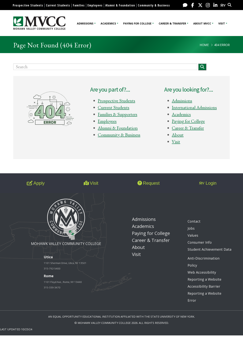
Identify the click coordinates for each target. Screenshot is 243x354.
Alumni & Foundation (120, 5)
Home (204, 45)
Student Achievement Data (209, 249)
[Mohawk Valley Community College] (39, 23)
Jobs (191, 228)
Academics (108, 23)
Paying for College (137, 23)
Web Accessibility (202, 272)
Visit (221, 23)
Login (211, 183)
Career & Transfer (172, 23)
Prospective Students (28, 5)
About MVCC (202, 23)
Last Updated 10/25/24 (16, 329)
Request (151, 183)
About (178, 135)
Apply (39, 183)
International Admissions (194, 107)
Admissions (85, 23)
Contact (194, 221)
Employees (95, 5)
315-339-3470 (52, 287)
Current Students (58, 5)
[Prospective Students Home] (50, 110)
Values (193, 235)
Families (79, 5)
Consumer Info (200, 242)
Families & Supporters (117, 114)
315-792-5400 (52, 268)
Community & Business (154, 5)
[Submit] (202, 67)
